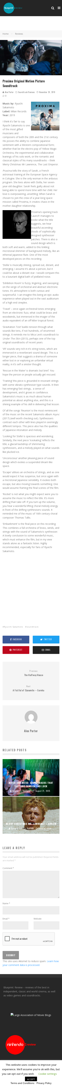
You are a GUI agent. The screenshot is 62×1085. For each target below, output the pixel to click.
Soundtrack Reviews (26, 92)
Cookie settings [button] (47, 1073)
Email (6, 918)
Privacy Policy (44, 1083)
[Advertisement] (31, 587)
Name (6, 903)
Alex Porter (9, 92)
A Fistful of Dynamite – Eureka (28, 688)
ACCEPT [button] (31, 1079)
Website (38, 918)
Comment (8, 868)
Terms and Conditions (22, 1083)
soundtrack (33, 626)
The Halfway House (33, 673)
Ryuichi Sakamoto (13, 626)
